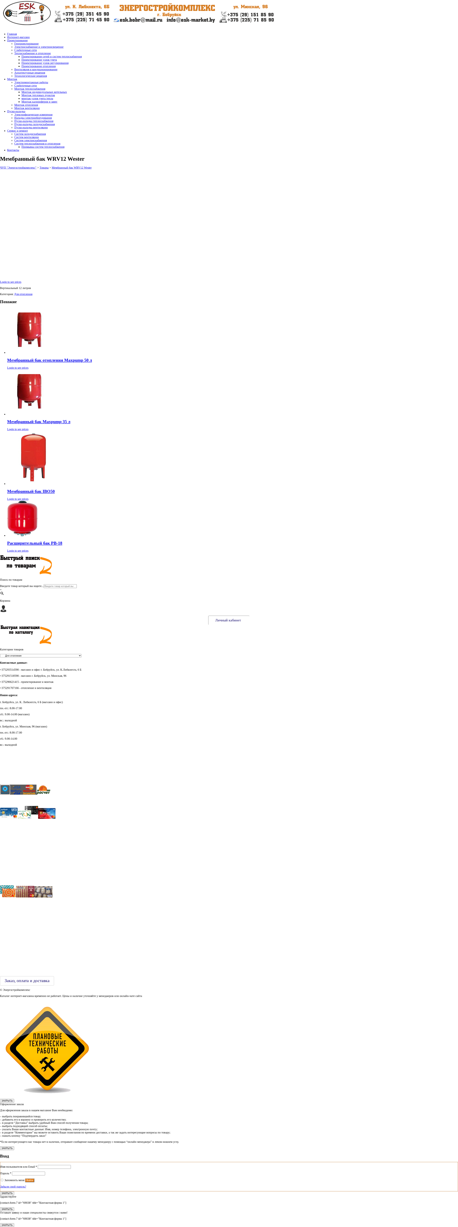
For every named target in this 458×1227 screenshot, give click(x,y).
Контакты (13, 150)
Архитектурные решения (29, 72)
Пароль (5, 1173)
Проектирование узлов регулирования (45, 63)
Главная (12, 33)
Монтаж (12, 79)
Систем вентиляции (26, 137)
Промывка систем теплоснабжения (42, 146)
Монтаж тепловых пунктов (38, 95)
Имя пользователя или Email (18, 1166)
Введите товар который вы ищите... (22, 586)
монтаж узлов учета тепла (37, 98)
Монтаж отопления (26, 104)
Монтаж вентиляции (27, 108)
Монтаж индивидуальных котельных (44, 92)
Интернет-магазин (18, 37)
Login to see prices (10, 281)
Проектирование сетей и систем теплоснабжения (51, 56)
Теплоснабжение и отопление (32, 53)
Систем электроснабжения (30, 140)
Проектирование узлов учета (39, 59)
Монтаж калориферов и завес (39, 101)
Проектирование (17, 40)
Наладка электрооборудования (33, 117)
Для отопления (23, 294)
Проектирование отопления (38, 66)
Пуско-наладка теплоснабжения (33, 121)
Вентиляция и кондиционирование (35, 69)
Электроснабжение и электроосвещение (39, 46)
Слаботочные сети (25, 50)
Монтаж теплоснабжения (29, 88)
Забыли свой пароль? (13, 1186)
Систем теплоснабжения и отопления (37, 143)
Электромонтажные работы (31, 82)
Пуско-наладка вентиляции (31, 127)
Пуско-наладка (16, 111)
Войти (29, 1180)
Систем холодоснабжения (30, 133)
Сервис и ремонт (17, 130)
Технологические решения (30, 75)
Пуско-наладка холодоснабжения (34, 124)
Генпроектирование (26, 43)
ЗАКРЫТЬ (7, 1100)
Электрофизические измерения (33, 114)
